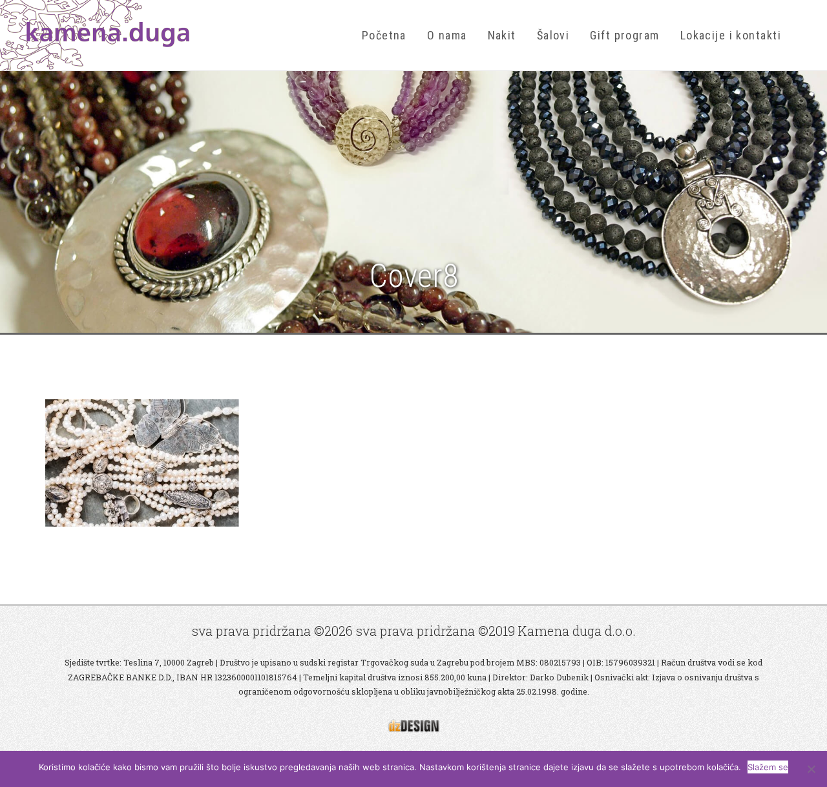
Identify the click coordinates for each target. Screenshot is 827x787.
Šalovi (553, 35)
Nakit (502, 35)
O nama (447, 35)
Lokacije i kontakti (730, 35)
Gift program (624, 35)
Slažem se (768, 767)
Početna (384, 35)
